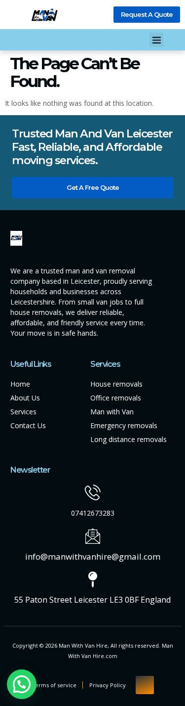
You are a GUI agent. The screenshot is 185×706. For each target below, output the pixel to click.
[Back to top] (145, 685)
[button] (156, 40)
